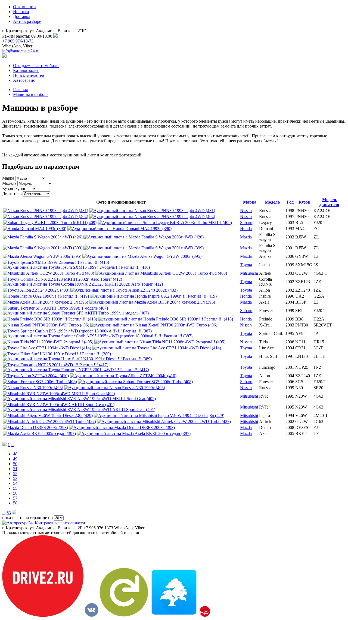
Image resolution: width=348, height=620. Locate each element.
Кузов (7, 188)
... (12, 444)
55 (15, 488)
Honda (246, 228)
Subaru (246, 222)
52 (15, 473)
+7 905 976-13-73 (17, 41)
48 (15, 454)
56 (15, 493)
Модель (9, 183)
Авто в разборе (27, 21)
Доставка (21, 16)
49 (15, 458)
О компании (24, 6)
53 (15, 478)
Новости (21, 11)
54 (15, 483)
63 (9, 512)
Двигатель (11, 193)
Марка (8, 178)
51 (15, 468)
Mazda (246, 237)
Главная (20, 89)
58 (15, 503)
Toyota (246, 264)
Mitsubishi (249, 273)
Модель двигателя (329, 202)
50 (15, 463)
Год (290, 202)
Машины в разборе (30, 94)
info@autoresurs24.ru (20, 51)
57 (15, 498)
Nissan (246, 210)
